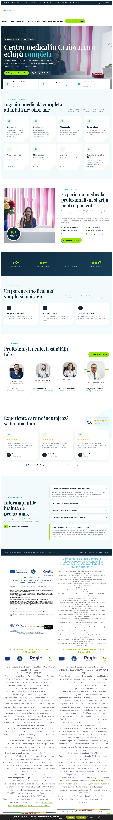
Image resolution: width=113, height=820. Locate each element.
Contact (106, 3)
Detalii (9, 139)
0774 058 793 (64, 3)
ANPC (81, 552)
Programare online (76, 21)
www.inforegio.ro (20, 805)
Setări (91, 817)
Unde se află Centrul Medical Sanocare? (64, 510)
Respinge (81, 817)
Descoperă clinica (70, 240)
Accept (71, 817)
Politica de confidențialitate (95, 552)
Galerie (38, 21)
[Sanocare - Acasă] (20, 10)
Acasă (4, 21)
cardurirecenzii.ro (50, 552)
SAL (86, 552)
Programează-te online (17, 73)
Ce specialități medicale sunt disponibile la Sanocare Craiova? (71, 488)
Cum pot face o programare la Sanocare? (65, 503)
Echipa (30, 21)
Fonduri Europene (49, 21)
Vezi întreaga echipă (99, 354)
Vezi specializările (42, 73)
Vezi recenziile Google (36, 465)
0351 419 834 (76, 3)
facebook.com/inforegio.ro (39, 805)
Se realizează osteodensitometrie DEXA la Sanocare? (69, 517)
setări (60, 818)
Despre (11, 21)
